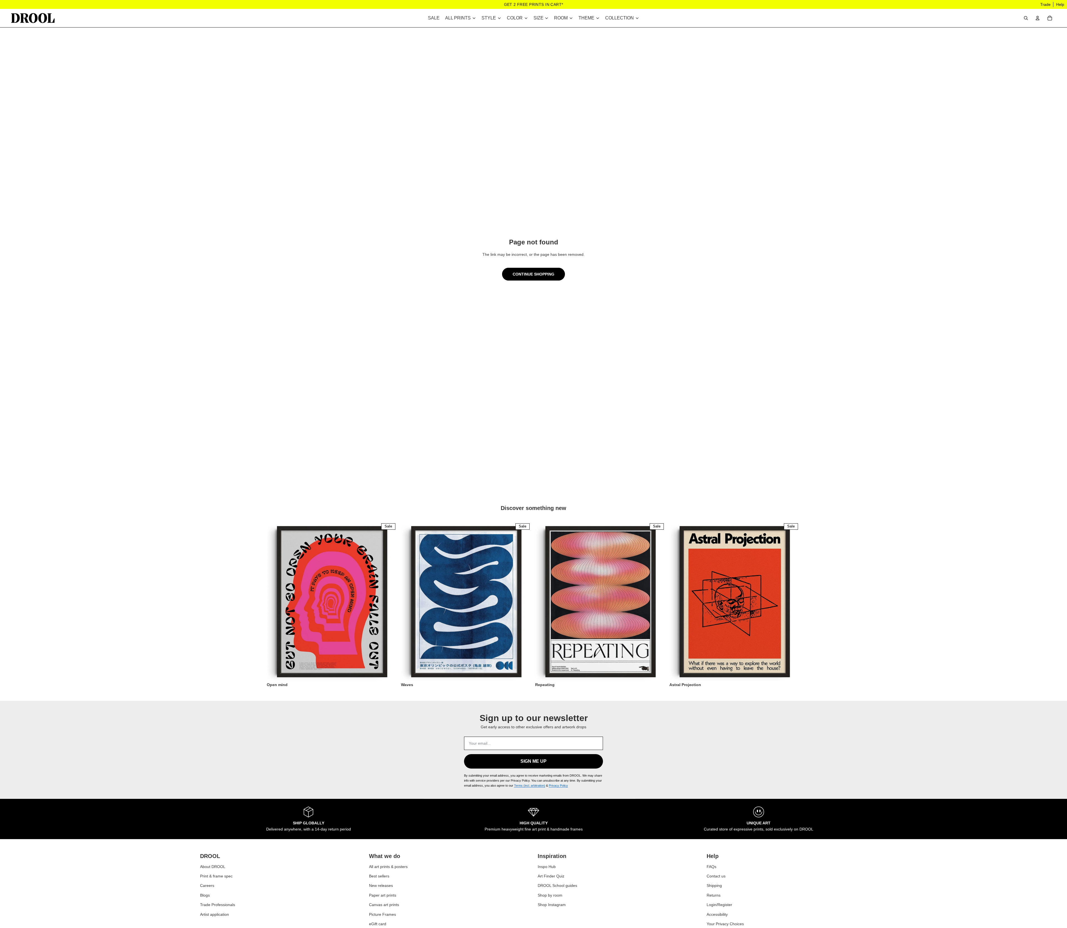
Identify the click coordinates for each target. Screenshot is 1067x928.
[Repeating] (600, 601)
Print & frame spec (216, 876)
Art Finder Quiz (551, 876)
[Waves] (466, 601)
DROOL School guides (557, 885)
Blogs (205, 895)
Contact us (716, 876)
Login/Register (719, 904)
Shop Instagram (552, 904)
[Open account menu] (1037, 18)
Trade (1045, 4)
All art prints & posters (388, 866)
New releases (381, 885)
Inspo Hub (547, 866)
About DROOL (212, 866)
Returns (714, 895)
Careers (207, 885)
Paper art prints (382, 895)
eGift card (377, 924)
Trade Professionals (217, 904)
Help (1060, 4)
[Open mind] (332, 601)
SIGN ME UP (533, 761)
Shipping (714, 885)
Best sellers (379, 876)
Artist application (214, 914)
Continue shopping (533, 274)
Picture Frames (382, 914)
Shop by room (550, 895)
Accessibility (717, 914)
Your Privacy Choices (725, 924)
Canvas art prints (384, 904)
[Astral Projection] (734, 601)
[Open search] (1026, 18)
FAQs (711, 866)
